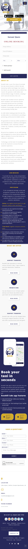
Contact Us (14, 533)
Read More (14, 273)
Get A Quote (14, 76)
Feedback (13, 523)
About (4, 523)
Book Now (14, 19)
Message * (5, 447)
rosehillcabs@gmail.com (7, 496)
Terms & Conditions (14, 525)
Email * (4, 438)
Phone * (4, 442)
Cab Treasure (17, 540)
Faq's (8, 523)
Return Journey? (8, 65)
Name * (4, 433)
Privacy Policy (21, 523)
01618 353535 (4, 506)
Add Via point (7, 70)
